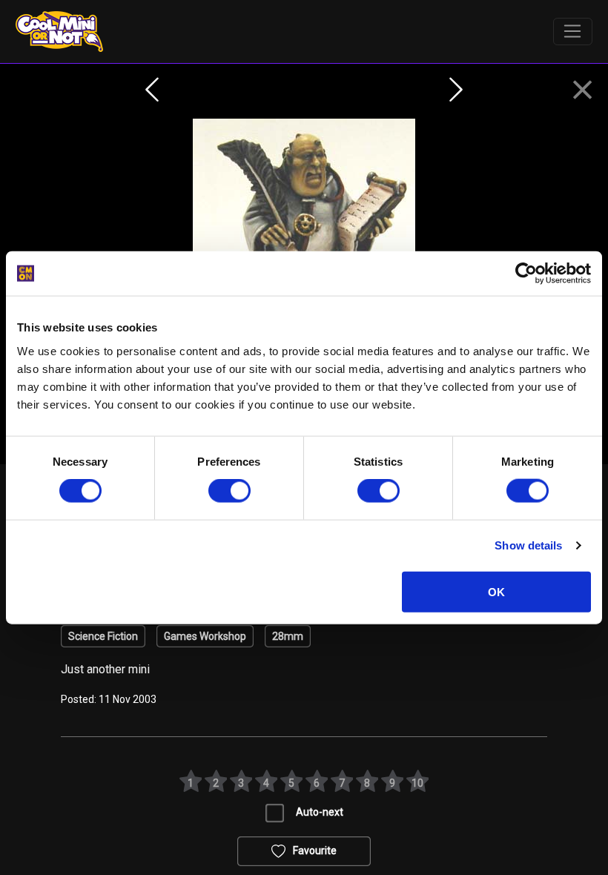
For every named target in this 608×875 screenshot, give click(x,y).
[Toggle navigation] (572, 32)
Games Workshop (205, 636)
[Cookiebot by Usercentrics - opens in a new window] (526, 273)
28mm (287, 636)
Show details (528, 545)
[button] (582, 90)
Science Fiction (103, 636)
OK (496, 591)
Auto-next (319, 812)
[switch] (229, 491)
